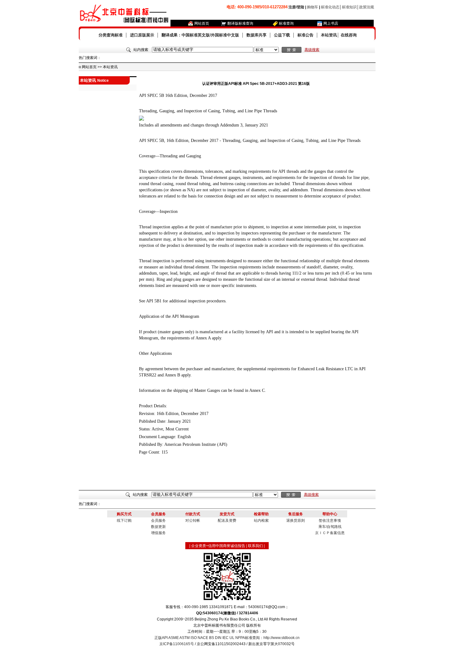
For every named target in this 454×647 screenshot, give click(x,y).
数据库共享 (256, 35)
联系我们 (255, 546)
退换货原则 (295, 520)
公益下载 (282, 35)
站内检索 (261, 520)
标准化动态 (330, 7)
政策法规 (366, 7)
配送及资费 (227, 520)
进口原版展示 (142, 35)
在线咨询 (349, 35)
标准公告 (305, 35)
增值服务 (158, 533)
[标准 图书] (266, 50)
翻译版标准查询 (240, 23)
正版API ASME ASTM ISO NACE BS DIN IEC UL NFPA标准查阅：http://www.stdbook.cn (227, 638)
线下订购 (124, 520)
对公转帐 (192, 520)
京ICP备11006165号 (176, 644)
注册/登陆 (296, 7)
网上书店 (330, 23)
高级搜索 (312, 50)
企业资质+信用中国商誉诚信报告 (218, 546)
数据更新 (158, 527)
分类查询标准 (111, 35)
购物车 (312, 7)
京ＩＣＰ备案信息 (330, 533)
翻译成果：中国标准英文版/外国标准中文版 (200, 35)
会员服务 (158, 520)
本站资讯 (329, 35)
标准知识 (349, 7)
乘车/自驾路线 (330, 527)
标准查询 (286, 23)
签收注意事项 (330, 520)
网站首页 (201, 23)
